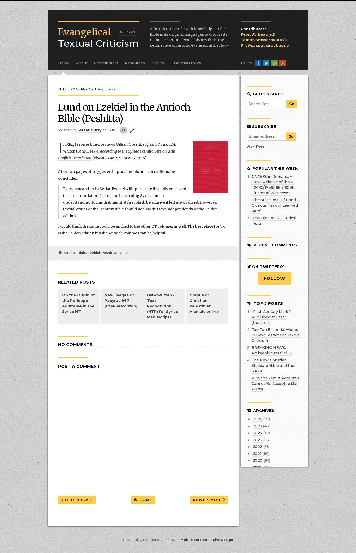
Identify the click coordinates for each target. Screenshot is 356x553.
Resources (135, 63)
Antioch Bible (75, 253)
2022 (258, 446)
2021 (257, 453)
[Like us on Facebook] (258, 63)
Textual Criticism (98, 38)
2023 (258, 439)
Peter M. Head (254, 34)
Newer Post (208, 499)
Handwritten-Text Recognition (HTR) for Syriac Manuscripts (162, 306)
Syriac (122, 253)
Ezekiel (94, 253)
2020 (258, 460)
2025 (258, 426)
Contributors (106, 63)
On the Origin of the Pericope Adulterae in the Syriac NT (78, 303)
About (82, 63)
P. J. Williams (252, 45)
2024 (258, 432)
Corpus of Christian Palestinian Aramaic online (204, 303)
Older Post (78, 499)
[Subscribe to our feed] (282, 63)
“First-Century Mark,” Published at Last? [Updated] (271, 317)
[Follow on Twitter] (266, 63)
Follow (274, 278)
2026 (258, 419)
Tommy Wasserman (260, 40)
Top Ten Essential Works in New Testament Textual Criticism (276, 335)
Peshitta (108, 253)
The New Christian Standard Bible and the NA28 (272, 365)
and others (276, 45)
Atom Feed (256, 146)
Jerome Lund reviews (95, 144)
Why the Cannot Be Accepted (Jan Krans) (275, 383)
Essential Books (185, 63)
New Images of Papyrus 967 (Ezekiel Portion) (121, 300)
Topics (157, 63)
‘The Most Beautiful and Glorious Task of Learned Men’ (274, 205)
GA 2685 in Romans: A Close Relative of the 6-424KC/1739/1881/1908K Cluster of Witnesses (273, 184)
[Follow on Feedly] (274, 63)
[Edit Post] (131, 130)
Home (64, 63)
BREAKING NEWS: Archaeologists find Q (271, 350)
